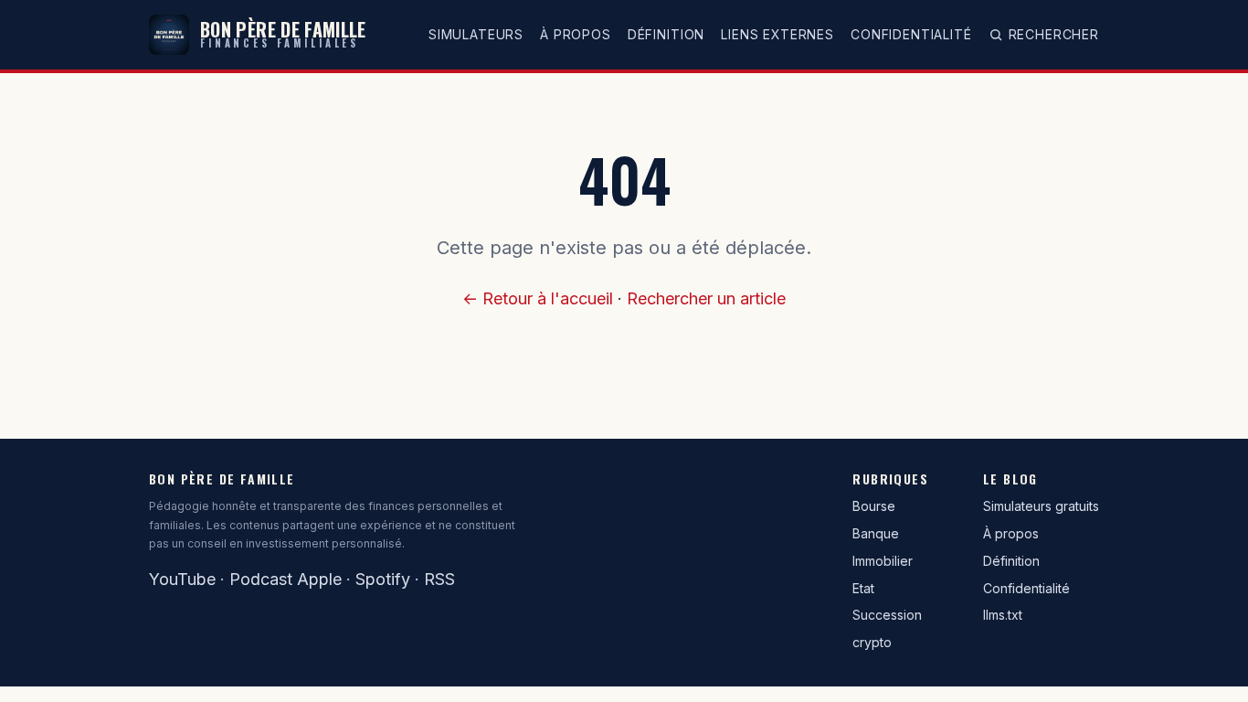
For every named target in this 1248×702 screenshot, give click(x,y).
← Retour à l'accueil (537, 298)
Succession (887, 614)
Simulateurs (476, 34)
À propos (575, 34)
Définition (666, 34)
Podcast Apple (285, 579)
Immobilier (882, 561)
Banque (875, 533)
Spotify (382, 579)
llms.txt (1002, 614)
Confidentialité (911, 34)
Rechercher (1054, 34)
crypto (872, 642)
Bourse (873, 506)
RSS (439, 579)
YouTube (182, 579)
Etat (863, 588)
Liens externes (777, 34)
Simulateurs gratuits (1041, 506)
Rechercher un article (706, 298)
